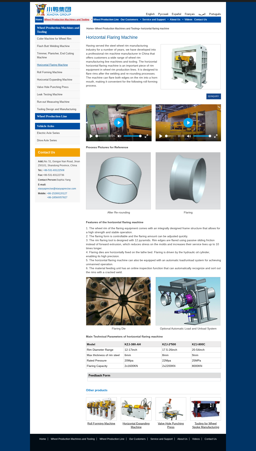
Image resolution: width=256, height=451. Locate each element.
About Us (182, 439)
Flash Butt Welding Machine (53, 46)
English (150, 14)
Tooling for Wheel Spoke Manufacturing (205, 425)
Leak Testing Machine (49, 94)
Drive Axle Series (47, 140)
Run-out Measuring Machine (53, 101)
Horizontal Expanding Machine (54, 79)
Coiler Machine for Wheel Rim (54, 38)
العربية (202, 14)
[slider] (101, 136)
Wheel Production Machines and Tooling (58, 29)
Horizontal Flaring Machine (52, 64)
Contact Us (46, 152)
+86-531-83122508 (53, 170)
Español (176, 14)
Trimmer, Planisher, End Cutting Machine (55, 55)
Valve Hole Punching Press (53, 87)
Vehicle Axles (45, 126)
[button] (68, 20)
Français (190, 14)
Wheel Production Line (52, 116)
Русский (163, 14)
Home (89, 28)
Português (215, 14)
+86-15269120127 (57, 193)
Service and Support (161, 439)
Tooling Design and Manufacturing (56, 109)
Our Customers (137, 439)
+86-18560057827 (57, 197)
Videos (196, 439)
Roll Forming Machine (49, 72)
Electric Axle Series (48, 132)
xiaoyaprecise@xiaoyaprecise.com (57, 188)
